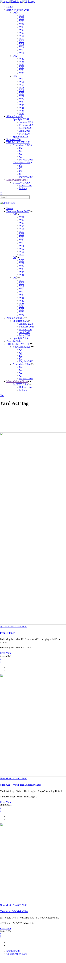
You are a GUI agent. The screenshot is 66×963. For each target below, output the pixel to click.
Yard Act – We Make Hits (14, 911)
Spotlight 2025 (13, 951)
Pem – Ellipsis (7, 633)
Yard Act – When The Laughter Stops (20, 784)
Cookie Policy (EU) (16, 953)
